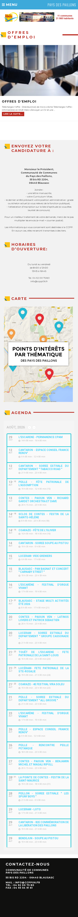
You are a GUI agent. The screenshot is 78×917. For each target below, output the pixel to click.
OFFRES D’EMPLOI (19, 101)
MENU (11, 5)
